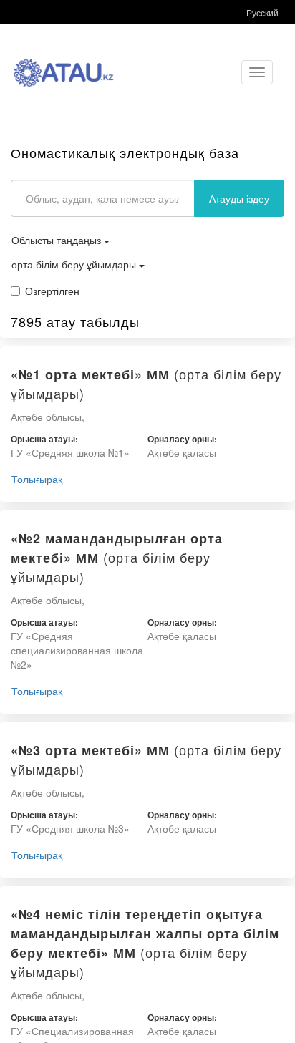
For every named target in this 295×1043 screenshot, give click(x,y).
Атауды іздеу (239, 198)
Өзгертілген (52, 290)
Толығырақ (36, 479)
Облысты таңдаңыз (57, 240)
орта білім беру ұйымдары (75, 264)
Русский (262, 12)
